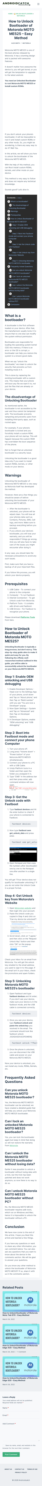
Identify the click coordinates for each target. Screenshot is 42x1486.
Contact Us (19, 1469)
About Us (8, 1469)
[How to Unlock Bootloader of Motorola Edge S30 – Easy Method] (21, 1366)
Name (6, 1408)
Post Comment (11, 1454)
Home (10, 14)
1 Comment (21, 1352)
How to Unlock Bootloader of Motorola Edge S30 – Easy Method (20, 1379)
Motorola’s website (23, 908)
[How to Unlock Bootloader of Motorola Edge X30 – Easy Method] (21, 1334)
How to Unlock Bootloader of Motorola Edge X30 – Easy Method (20, 1346)
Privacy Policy (21, 1472)
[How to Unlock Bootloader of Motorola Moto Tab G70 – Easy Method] (21, 1301)
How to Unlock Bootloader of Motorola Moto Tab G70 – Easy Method (20, 1314)
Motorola (21, 16)
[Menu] (38, 4)
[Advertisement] (21, 111)
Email (5, 1415)
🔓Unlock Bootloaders (23, 14)
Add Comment (9, 1424)
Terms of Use (32, 1469)
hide (19, 198)
